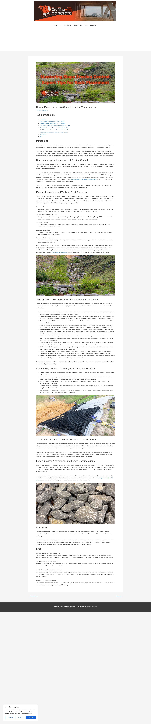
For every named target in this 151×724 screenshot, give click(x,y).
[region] (20, 712)
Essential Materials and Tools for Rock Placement (52, 123)
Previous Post (32, 596)
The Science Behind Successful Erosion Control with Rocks (55, 130)
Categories (93, 25)
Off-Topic (39, 110)
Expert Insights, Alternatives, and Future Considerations (54, 132)
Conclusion (42, 134)
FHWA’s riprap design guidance (59, 252)
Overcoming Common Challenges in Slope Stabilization (54, 127)
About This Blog (68, 25)
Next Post (119, 596)
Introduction (43, 119)
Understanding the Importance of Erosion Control (52, 121)
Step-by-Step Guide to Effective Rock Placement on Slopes (55, 125)
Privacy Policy (78, 25)
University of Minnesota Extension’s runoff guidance (84, 179)
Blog (60, 25)
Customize (10, 717)
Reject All (20, 717)
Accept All (30, 717)
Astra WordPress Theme (90, 606)
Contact (86, 25)
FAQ (41, 136)
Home (55, 25)
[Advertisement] (75, 40)
